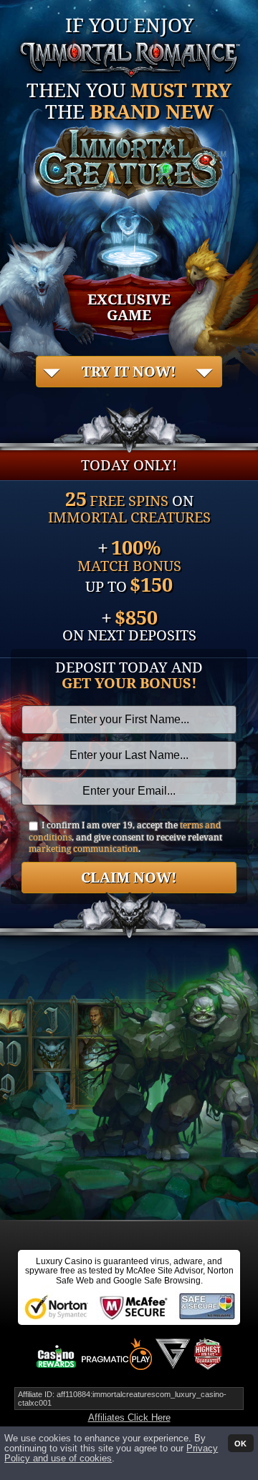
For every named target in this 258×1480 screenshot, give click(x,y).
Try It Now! (129, 371)
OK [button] (240, 1443)
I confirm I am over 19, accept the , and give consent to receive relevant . (125, 837)
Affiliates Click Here (129, 1417)
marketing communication (83, 849)
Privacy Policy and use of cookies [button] (111, 1454)
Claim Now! (129, 877)
